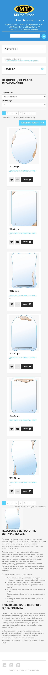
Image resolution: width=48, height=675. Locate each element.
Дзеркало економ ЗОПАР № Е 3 (22, 295)
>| (33, 113)
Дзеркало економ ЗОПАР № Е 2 (22, 233)
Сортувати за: (7, 92)
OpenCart (20, 670)
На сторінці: (7, 101)
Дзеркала (17, 59)
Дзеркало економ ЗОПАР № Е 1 (22, 171)
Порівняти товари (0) (32, 123)
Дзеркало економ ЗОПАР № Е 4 (22, 358)
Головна (8, 59)
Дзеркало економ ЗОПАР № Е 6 (22, 482)
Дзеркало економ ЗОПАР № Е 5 (22, 420)
